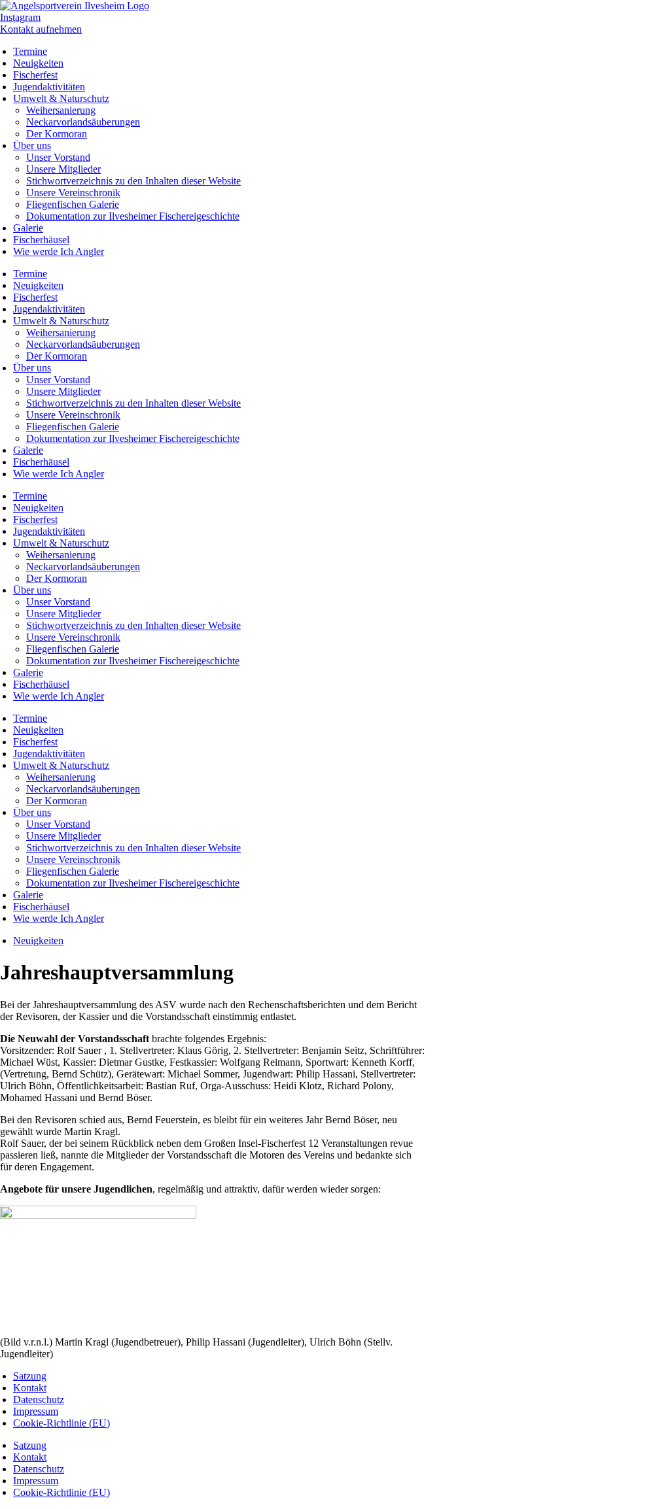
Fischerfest (35, 74)
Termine (30, 51)
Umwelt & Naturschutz (61, 98)
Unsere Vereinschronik (73, 192)
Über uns (32, 145)
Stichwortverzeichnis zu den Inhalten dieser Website (133, 180)
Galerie (28, 227)
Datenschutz (38, 1399)
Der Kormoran (56, 133)
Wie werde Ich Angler (58, 251)
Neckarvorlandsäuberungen (83, 121)
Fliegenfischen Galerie (72, 204)
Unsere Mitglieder (63, 169)
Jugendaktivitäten (49, 86)
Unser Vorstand (58, 157)
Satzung (29, 1376)
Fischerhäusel (41, 239)
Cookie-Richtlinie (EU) (61, 1423)
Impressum (35, 1411)
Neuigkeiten (38, 63)
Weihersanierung (61, 110)
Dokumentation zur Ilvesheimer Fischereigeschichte (132, 216)
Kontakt (29, 1387)
